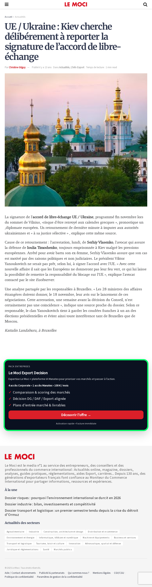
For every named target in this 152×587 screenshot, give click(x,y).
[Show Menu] (7, 4)
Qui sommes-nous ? (78, 573)
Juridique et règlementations (22, 549)
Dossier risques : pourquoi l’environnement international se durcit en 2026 (63, 497)
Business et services (125, 537)
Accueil (8, 16)
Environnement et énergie (20, 537)
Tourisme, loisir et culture (50, 543)
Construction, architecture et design (63, 531)
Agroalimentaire (15, 531)
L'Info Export (77, 67)
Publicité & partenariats (51, 573)
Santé (46, 549)
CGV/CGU (119, 573)
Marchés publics (63, 549)
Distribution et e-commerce (103, 531)
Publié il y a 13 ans (41, 67)
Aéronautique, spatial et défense (103, 543)
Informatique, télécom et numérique (58, 537)
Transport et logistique (19, 543)
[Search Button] (145, 4)
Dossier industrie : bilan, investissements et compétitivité (50, 504)
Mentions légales (101, 573)
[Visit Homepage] (76, 4)
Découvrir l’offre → (76, 414)
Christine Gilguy (17, 67)
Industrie (34, 531)
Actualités (20, 16)
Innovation (75, 543)
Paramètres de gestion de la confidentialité (59, 577)
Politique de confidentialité (19, 577)
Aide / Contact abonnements (20, 573)
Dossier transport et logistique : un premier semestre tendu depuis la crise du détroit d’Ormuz (71, 512)
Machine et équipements (96, 537)
